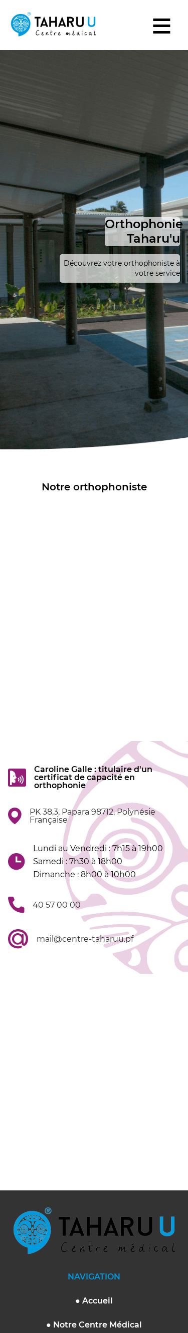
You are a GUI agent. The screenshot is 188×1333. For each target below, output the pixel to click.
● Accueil (94, 1300)
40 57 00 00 (57, 905)
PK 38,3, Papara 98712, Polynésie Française (92, 816)
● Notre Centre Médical (94, 1324)
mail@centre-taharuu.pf (85, 939)
